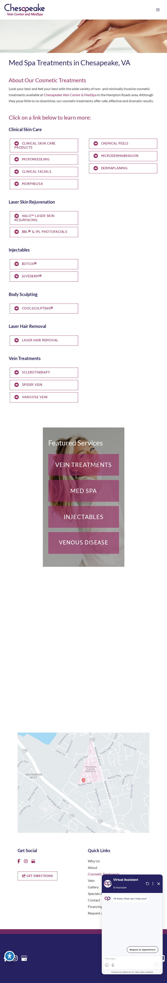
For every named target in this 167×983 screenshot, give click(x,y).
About (92, 867)
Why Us (94, 861)
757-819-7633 (34, 698)
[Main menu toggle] (158, 10)
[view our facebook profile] (18, 861)
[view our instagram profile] (26, 861)
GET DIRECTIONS (39, 876)
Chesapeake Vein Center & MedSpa (70, 95)
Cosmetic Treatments (104, 874)
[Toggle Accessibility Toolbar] (9, 956)
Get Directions (35, 706)
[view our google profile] (33, 861)
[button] (83, 465)
